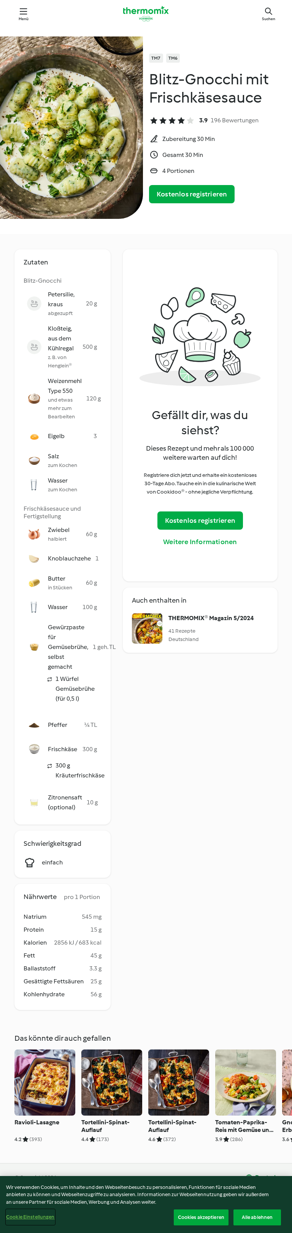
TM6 (173, 58)
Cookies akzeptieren (201, 1217)
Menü (24, 18)
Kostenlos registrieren (192, 194)
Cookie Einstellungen (30, 1217)
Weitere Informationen (200, 542)
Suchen (268, 18)
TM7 (156, 58)
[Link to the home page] (146, 13)
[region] (146, 1204)
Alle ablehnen (257, 1217)
